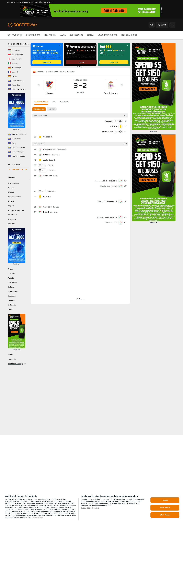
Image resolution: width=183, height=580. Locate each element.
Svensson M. (99, 181)
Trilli (115, 222)
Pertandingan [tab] (41, 102)
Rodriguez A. (111, 181)
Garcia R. (109, 222)
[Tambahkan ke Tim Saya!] (38, 85)
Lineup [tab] (52, 109)
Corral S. (53, 212)
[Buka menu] (172, 25)
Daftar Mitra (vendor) (90, 508)
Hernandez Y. (111, 202)
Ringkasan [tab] (39, 109)
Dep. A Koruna (111, 93)
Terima (165, 500)
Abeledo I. (47, 176)
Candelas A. (62, 149)
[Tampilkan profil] (50, 85)
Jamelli (114, 186)
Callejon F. (47, 207)
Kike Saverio (105, 186)
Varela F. (46, 155)
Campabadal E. (49, 149)
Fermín (56, 207)
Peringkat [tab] (64, 102)
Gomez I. (101, 202)
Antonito (100, 217)
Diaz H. (46, 212)
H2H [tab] (54, 102)
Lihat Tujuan (165, 515)
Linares (50, 93)
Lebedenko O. (111, 217)
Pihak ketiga (38, 517)
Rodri (55, 176)
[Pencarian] (152, 25)
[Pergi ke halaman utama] (28, 25)
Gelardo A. (56, 155)
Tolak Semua (165, 507)
